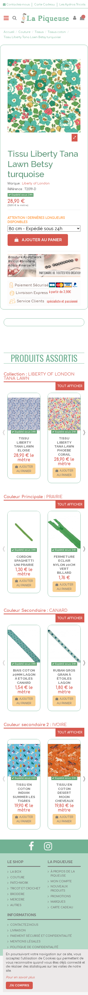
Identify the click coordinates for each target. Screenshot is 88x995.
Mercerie (17, 899)
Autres (16, 905)
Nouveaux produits (59, 888)
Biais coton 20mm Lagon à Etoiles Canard (23, 676)
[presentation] (3, 432)
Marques (58, 901)
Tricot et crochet (25, 888)
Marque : (14, 183)
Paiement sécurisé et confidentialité (41, 936)
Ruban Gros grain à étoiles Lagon (64, 676)
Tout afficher (69, 386)
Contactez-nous (24, 924)
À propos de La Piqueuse (63, 873)
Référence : (15, 189)
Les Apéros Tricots (72, 4)
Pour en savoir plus (20, 977)
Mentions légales (25, 941)
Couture (17, 877)
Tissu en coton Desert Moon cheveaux (64, 793)
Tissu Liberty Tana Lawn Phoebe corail (64, 446)
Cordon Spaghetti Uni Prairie (24, 561)
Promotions (61, 896)
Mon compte (61, 881)
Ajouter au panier (42, 240)
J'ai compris (19, 985)
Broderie (17, 894)
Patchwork (19, 882)
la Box (15, 871)
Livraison (18, 930)
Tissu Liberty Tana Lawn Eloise (24, 444)
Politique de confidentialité (34, 947)
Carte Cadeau (44, 4)
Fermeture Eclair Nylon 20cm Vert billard (64, 565)
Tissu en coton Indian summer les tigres (24, 793)
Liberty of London (36, 183)
